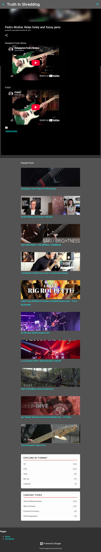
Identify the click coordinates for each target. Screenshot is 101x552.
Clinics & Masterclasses (50, 501)
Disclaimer (9, 539)
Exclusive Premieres (50, 511)
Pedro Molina (11, 131)
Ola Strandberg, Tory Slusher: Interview (36, 217)
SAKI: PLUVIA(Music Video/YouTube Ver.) (37, 389)
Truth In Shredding (23, 4)
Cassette (50, 484)
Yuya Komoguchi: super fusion (33, 445)
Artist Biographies (50, 516)
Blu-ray (50, 479)
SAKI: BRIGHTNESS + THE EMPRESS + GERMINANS (41, 245)
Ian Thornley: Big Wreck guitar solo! (35, 333)
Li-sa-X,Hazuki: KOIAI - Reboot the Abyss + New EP (41, 361)
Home (7, 536)
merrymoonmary (56, 548)
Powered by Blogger (52, 543)
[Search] (43, 4)
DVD (50, 469)
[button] (6, 35)
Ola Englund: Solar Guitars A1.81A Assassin (38, 189)
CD (50, 464)
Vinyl (50, 474)
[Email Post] (6, 128)
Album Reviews (50, 506)
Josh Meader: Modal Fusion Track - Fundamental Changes (44, 273)
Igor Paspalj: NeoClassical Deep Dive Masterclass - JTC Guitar (46, 417)
